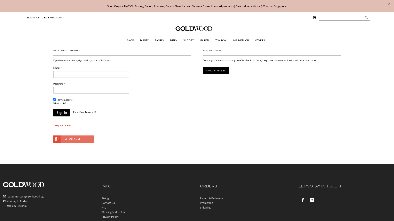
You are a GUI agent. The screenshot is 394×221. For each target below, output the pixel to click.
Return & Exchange (211, 198)
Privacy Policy (110, 217)
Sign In (31, 17)
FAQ (104, 207)
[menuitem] (131, 40)
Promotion (206, 203)
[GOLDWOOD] (194, 30)
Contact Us (108, 203)
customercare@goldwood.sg (25, 196)
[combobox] (344, 17)
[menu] (197, 40)
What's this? (59, 103)
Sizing (105, 198)
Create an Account (52, 17)
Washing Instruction (114, 212)
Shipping (205, 207)
